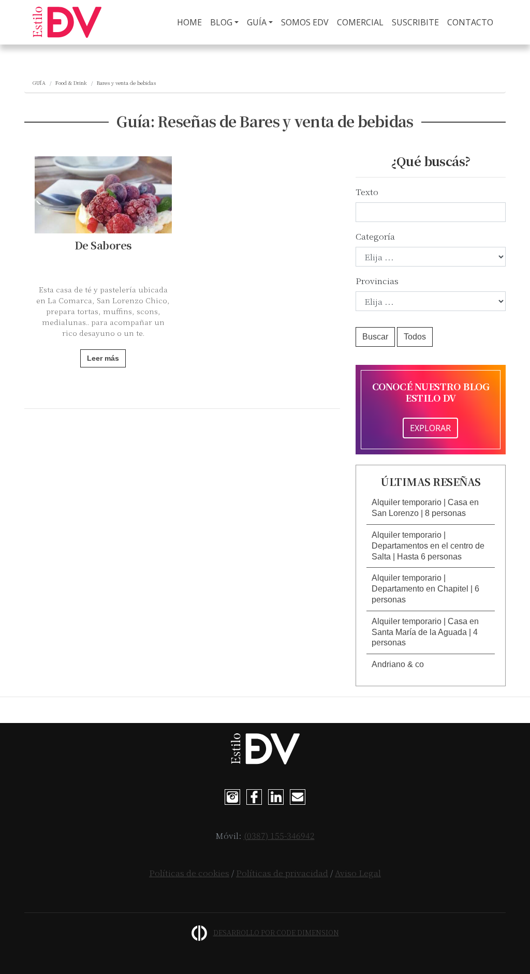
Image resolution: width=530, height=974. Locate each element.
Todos (415, 336)
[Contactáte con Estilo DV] (297, 796)
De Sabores (103, 245)
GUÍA (257, 22)
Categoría (375, 236)
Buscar (375, 336)
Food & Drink (71, 82)
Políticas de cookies (189, 873)
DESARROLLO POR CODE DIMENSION (276, 932)
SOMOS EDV (305, 22)
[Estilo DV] (67, 22)
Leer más (103, 358)
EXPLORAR (430, 428)
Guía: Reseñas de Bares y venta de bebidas (264, 121)
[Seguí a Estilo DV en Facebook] (254, 796)
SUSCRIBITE (415, 22)
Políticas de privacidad (282, 873)
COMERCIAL (360, 22)
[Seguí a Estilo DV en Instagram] (232, 796)
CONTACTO (470, 22)
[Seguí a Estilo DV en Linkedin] (276, 796)
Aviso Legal (358, 873)
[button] (431, 508)
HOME (191, 22)
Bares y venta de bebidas (126, 82)
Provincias (377, 281)
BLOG (221, 22)
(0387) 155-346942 (279, 836)
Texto (367, 192)
